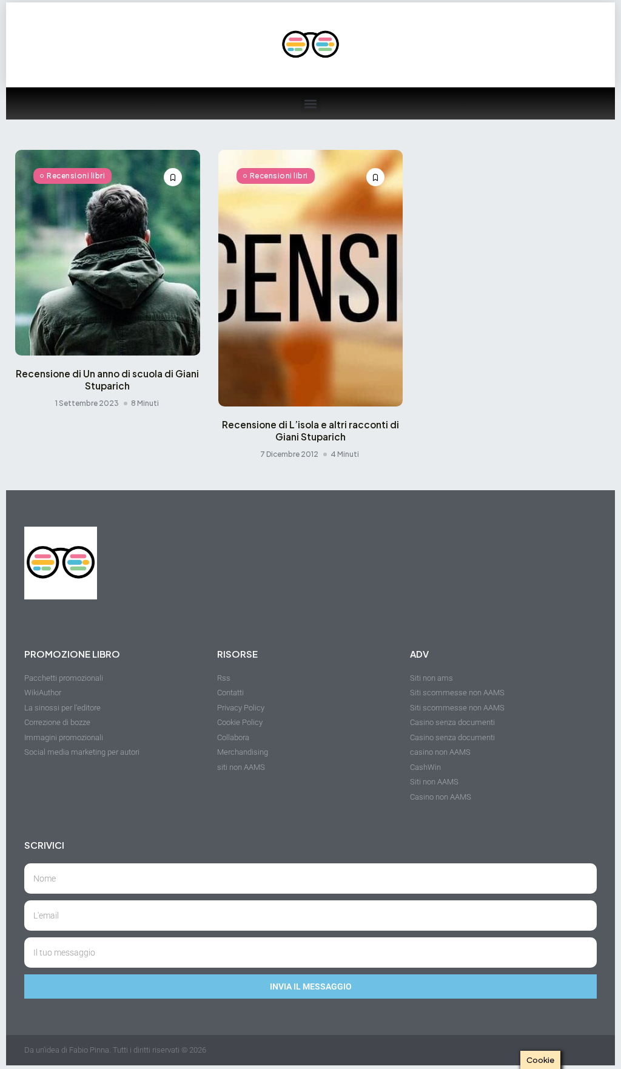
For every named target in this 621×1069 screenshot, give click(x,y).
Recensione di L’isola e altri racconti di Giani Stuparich (310, 430)
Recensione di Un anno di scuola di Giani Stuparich (107, 379)
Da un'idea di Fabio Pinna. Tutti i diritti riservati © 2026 (115, 1049)
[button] (311, 103)
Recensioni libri (76, 175)
